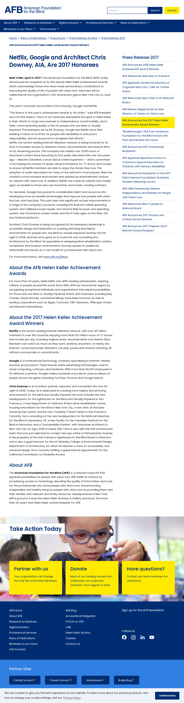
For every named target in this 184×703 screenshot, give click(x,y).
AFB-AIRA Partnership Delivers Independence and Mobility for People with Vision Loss (146, 193)
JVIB (68, 627)
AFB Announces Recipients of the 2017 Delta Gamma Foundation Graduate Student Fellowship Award (146, 177)
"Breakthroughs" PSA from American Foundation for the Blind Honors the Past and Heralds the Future (145, 136)
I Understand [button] (167, 695)
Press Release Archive (83, 38)
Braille (125, 680)
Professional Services (99, 23)
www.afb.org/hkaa (56, 257)
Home (13, 38)
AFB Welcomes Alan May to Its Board (145, 76)
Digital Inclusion (69, 23)
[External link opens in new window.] (124, 638)
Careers (71, 638)
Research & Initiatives (38, 23)
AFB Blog (71, 610)
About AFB (10, 23)
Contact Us (73, 644)
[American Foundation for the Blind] (33, 10)
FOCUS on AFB (75, 621)
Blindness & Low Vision (18, 29)
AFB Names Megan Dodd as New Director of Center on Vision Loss (143, 111)
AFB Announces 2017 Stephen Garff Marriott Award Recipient (144, 228)
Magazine (80, 616)
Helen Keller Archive (78, 632)
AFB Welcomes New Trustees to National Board (142, 206)
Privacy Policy (72, 698)
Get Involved (48, 29)
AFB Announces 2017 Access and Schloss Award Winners (143, 217)
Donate (172, 10)
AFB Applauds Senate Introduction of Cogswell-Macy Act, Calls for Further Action (145, 87)
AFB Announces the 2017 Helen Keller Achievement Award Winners (145, 122)
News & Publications (133, 23)
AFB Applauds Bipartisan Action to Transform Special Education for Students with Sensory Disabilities (144, 162)
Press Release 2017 (113, 38)
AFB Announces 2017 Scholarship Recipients (143, 149)
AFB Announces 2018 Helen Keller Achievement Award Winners (142, 67)
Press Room (58, 38)
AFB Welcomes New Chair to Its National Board (148, 100)
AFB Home (15, 610)
